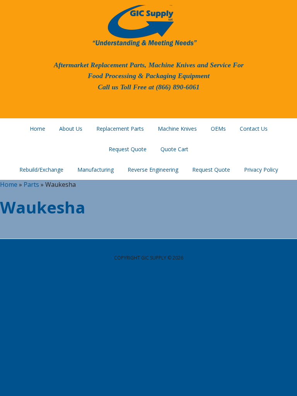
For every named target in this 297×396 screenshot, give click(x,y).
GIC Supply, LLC (144, 25)
